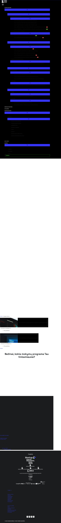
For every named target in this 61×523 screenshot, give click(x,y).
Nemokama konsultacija (12, 510)
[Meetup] (33, 517)
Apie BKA (39, 473)
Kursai (21, 473)
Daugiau (1, 348)
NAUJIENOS (10, 497)
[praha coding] (30, 469)
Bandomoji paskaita (11, 511)
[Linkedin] (29, 517)
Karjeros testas (10, 500)
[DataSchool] (30, 460)
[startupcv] (30, 458)
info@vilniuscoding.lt (3, 438)
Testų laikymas (28, 473)
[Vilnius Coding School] (30, 466)
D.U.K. (9, 506)
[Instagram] (31, 517)
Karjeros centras (10, 494)
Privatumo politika (11, 505)
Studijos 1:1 (10, 490)
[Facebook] (27, 517)
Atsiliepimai (10, 498)
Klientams (9, 499)
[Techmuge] (30, 463)
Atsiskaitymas (10, 496)
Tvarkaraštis (24, 473)
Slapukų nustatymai (11, 507)
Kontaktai (33, 473)
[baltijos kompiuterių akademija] (30, 471)
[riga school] (39, 469)
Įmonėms (9, 495)
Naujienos (36, 473)
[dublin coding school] (22, 469)
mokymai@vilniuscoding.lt (4, 435)
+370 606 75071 (3, 439)
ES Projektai (10, 501)
